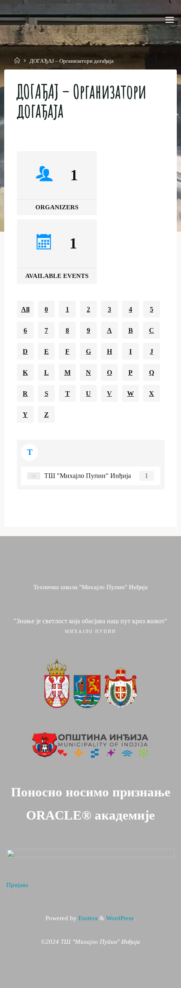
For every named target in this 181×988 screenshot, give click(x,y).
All (25, 308)
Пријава (17, 884)
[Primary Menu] (170, 20)
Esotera (87, 918)
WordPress (120, 918)
